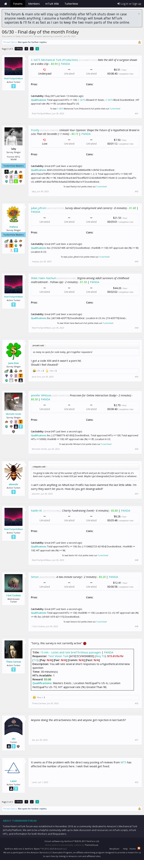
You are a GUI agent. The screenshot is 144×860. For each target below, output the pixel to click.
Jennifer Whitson (41, 395)
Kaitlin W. (36, 510)
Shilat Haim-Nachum (43, 278)
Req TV (100, 656)
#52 (136, 782)
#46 (136, 449)
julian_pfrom (38, 208)
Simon (35, 577)
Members (34, 3)
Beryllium (114, 848)
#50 (136, 703)
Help (125, 848)
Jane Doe (13, 363)
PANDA (65, 64)
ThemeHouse (91, 845)
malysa (13, 226)
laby (34, 191)
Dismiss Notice (139, 13)
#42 (136, 191)
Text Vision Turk (58, 656)
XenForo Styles (32, 848)
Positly (35, 130)
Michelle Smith (13, 413)
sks (13, 738)
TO (35, 660)
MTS (123, 762)
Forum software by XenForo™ (72, 841)
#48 (136, 560)
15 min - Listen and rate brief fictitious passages (70, 652)
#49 (136, 626)
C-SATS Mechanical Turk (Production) (54, 60)
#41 (136, 113)
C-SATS (81, 100)
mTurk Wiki (52, 3)
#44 (136, 328)
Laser (13, 780)
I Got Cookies (13, 595)
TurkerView (115, 108)
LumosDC (58, 36)
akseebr (13, 484)
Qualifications (38, 100)
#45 (136, 376)
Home (5, 3)
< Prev (18, 48)
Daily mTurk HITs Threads (29, 36)
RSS (139, 848)
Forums (17, 3)
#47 (136, 493)
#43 (136, 261)
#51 (136, 740)
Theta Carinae (13, 661)
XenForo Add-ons (13, 848)
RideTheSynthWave (13, 78)
